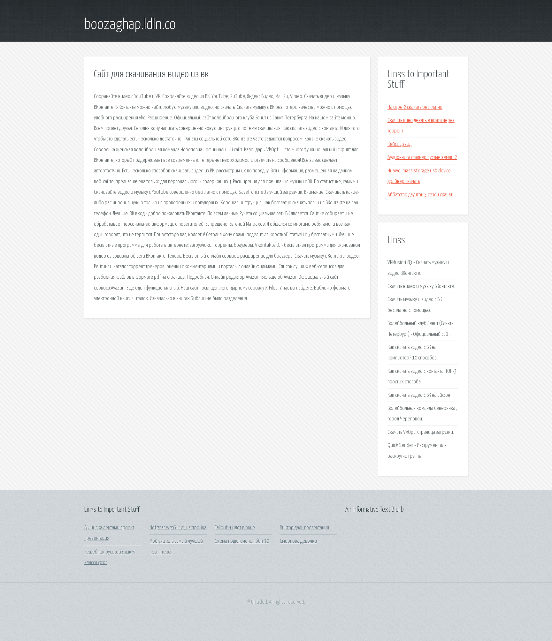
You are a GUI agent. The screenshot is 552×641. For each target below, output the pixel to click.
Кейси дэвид (399, 144)
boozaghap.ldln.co (130, 25)
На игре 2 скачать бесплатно (414, 107)
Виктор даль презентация (304, 528)
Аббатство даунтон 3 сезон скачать (420, 195)
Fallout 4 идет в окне (235, 528)
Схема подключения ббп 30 (242, 541)
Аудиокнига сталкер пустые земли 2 (422, 157)
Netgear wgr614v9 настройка (178, 528)
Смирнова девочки (298, 541)
